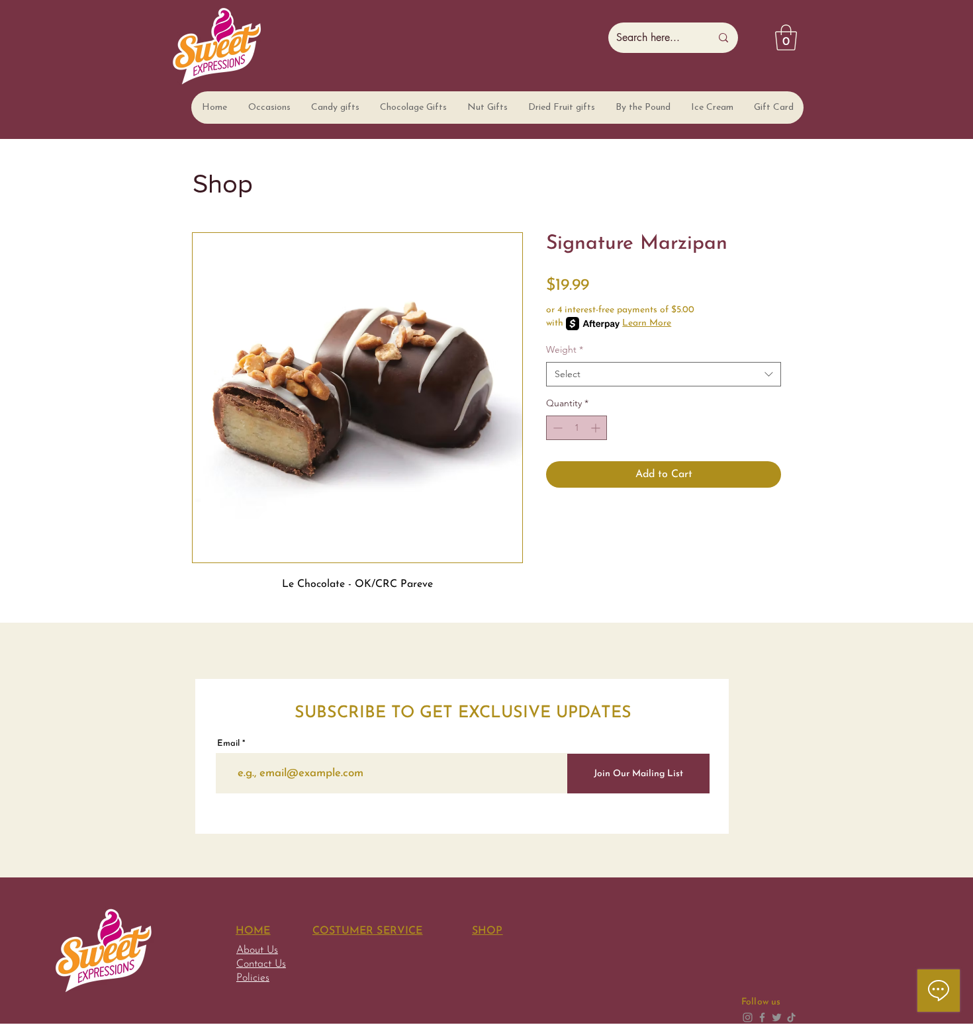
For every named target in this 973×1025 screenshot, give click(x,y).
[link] (786, 37)
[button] (269, 107)
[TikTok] (791, 1017)
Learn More (646, 323)
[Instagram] (747, 1017)
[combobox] (663, 374)
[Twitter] (776, 1017)
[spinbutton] (576, 427)
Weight (564, 349)
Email (228, 743)
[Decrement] (556, 427)
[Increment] (596, 427)
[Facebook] (762, 1017)
